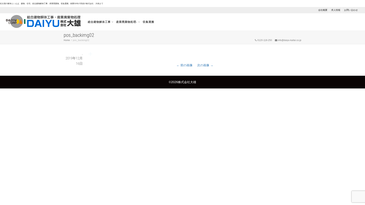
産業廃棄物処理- (126, 21)
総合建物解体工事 (99, 21)
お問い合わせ (351, 10)
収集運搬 (148, 21)
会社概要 (322, 10)
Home (67, 40)
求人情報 (335, 10)
